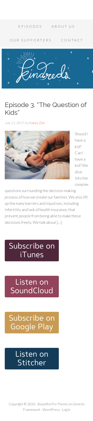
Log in (66, 409)
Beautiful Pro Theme (52, 404)
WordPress (51, 409)
